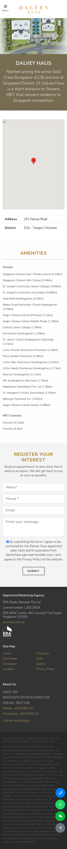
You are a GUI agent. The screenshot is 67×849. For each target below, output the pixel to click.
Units (39, 659)
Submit (34, 571)
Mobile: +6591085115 (18, 708)
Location (8, 669)
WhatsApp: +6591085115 (21, 714)
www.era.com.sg (13, 622)
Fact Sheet (10, 659)
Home (7, 653)
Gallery (41, 664)
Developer (10, 664)
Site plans (42, 653)
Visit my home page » (17, 721)
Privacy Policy (45, 669)
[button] (33, 161)
